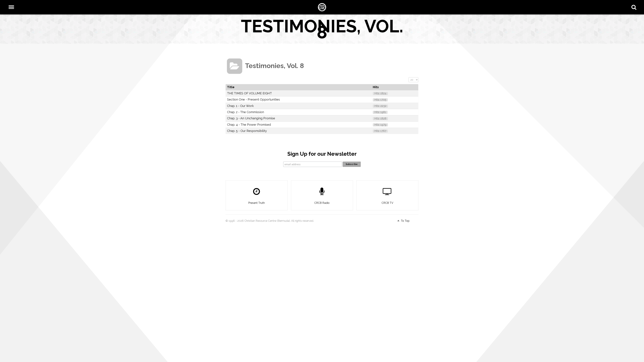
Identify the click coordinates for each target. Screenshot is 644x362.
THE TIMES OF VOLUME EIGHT (249, 93)
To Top (405, 220)
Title (230, 87)
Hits (376, 87)
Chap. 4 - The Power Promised (249, 124)
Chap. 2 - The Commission (245, 112)
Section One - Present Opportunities (253, 99)
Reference (244, 50)
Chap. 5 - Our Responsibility (247, 131)
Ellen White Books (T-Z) (271, 50)
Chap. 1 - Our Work (240, 106)
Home (230, 50)
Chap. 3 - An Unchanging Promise (251, 118)
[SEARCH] (634, 7)
